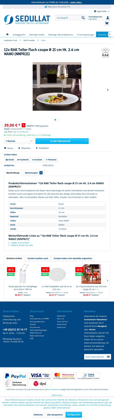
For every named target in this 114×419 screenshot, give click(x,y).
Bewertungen (33, 172)
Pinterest (51, 159)
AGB (31, 338)
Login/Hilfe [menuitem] (101, 11)
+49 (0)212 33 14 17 (15, 329)
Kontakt (33, 324)
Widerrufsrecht (36, 333)
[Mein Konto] (108, 18)
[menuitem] (70, 18)
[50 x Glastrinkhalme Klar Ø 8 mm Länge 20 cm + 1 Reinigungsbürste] (91, 274)
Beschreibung (12, 172)
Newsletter (61, 316)
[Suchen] (83, 18)
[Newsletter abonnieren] (108, 356)
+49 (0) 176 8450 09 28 (13, 341)
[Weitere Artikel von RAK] (105, 52)
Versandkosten (53, 389)
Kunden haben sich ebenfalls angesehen (73, 258)
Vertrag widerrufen (37, 321)
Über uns (60, 318)
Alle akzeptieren (55, 414)
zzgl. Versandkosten (21, 132)
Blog (31, 316)
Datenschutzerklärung (94, 342)
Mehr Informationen (60, 407)
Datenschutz (62, 324)
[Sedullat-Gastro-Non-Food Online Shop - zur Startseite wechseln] (27, 19)
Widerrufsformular (37, 336)
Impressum (61, 327)
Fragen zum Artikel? (19, 242)
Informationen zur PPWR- (39, 318)
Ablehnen (38, 414)
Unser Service (62, 321)
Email (11, 159)
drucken (38, 159)
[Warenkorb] (107, 23)
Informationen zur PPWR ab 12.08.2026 (57, 2)
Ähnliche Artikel (14, 258)
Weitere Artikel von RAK (21, 245)
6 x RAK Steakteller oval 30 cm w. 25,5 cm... (57, 288)
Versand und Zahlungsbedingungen (38, 328)
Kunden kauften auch (38, 258)
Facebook (24, 159)
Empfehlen (43, 148)
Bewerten (26, 148)
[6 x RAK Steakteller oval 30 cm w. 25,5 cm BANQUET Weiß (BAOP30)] (57, 274)
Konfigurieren (73, 414)
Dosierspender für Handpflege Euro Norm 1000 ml (23, 288)
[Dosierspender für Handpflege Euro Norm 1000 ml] (23, 274)
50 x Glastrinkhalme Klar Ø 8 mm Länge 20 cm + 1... (91, 288)
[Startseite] (7, 34)
